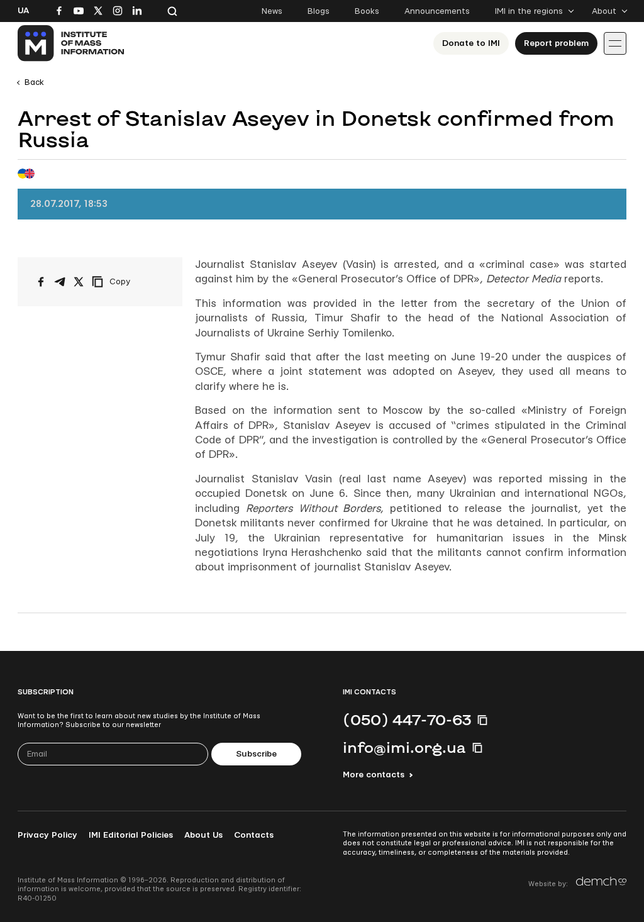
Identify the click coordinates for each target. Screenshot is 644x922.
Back (34, 82)
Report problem (556, 43)
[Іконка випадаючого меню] (615, 43)
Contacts (254, 835)
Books (367, 11)
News (272, 11)
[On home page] (71, 43)
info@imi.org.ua (404, 747)
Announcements (437, 11)
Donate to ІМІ (471, 43)
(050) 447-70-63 (407, 719)
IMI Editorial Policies (131, 835)
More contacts (373, 774)
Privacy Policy (47, 835)
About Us (203, 835)
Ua (23, 10)
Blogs (319, 11)
